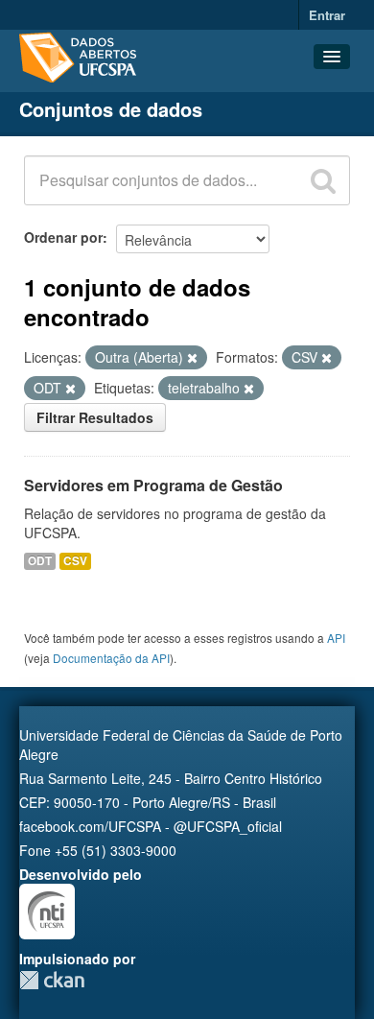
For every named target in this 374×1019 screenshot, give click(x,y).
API (336, 637)
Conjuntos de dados (110, 109)
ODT (40, 561)
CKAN (51, 980)
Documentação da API (111, 658)
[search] (323, 180)
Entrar (327, 15)
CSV (75, 561)
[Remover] (192, 358)
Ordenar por (63, 237)
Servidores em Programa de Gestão (153, 485)
